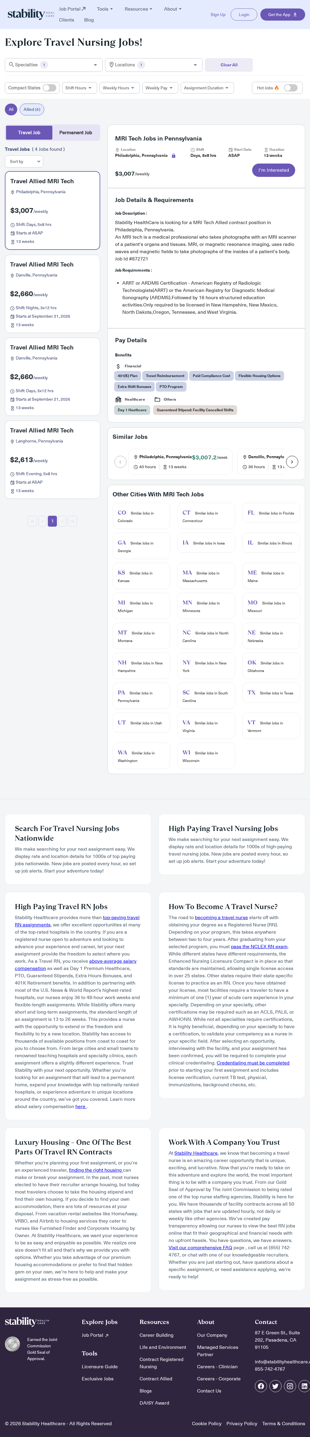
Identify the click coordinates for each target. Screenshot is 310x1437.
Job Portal (93, 1335)
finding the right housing (96, 1170)
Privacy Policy (241, 1424)
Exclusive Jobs (98, 1379)
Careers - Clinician (217, 1367)
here (81, 1107)
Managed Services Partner (217, 1351)
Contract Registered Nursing (161, 1363)
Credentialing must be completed (253, 1063)
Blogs (146, 1391)
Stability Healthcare (196, 1153)
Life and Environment (163, 1347)
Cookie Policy (207, 1424)
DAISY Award (154, 1403)
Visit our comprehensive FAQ (200, 1248)
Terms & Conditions (283, 1424)
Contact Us (209, 1391)
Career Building (156, 1335)
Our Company (212, 1335)
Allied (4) (32, 109)
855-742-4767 (270, 1369)
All (11, 109)
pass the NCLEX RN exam (259, 947)
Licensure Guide (100, 1367)
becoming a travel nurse (221, 918)
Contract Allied (156, 1379)
